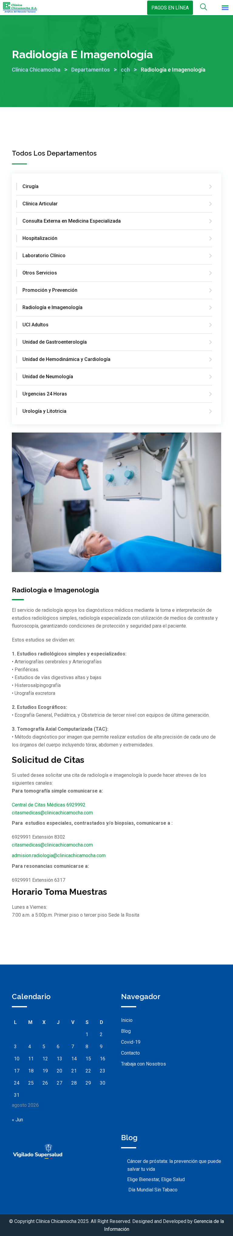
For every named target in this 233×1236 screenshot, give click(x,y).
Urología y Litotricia (44, 411)
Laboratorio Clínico (44, 255)
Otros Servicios (39, 273)
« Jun (17, 1120)
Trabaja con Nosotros (143, 1064)
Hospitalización (39, 238)
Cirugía (30, 186)
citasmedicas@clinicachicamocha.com (52, 813)
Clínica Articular (40, 204)
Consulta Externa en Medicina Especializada (71, 221)
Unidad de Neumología (47, 376)
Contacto (130, 1053)
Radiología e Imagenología (52, 307)
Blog (126, 1031)
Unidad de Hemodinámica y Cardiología (66, 359)
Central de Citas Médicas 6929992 (49, 805)
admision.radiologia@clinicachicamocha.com (59, 855)
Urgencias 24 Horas (44, 394)
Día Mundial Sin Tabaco (152, 1190)
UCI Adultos (35, 325)
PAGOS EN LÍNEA (170, 8)
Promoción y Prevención (49, 290)
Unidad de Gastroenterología (54, 342)
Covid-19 (130, 1042)
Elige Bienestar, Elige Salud (156, 1179)
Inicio (127, 1020)
